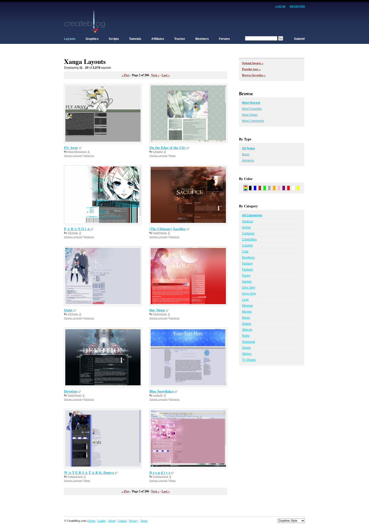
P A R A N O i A (77, 228)
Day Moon (157, 310)
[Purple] (284, 188)
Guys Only (249, 293)
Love (245, 299)
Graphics (92, 39)
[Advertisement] (213, 21)
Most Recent (251, 103)
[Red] (288, 188)
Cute (245, 251)
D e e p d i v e (159, 472)
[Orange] (274, 188)
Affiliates (157, 39)
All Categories (252, 215)
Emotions (248, 257)
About (111, 520)
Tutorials (135, 39)
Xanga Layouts (73, 155)
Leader (102, 520)
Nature (246, 323)
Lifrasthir (158, 151)
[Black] (250, 188)
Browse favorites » (254, 75)
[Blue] (255, 188)
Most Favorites (252, 109)
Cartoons (248, 233)
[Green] (265, 188)
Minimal (247, 305)
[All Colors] (245, 188)
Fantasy (247, 263)
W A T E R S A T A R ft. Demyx (89, 472)
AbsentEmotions (77, 151)
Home (91, 520)
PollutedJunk (75, 476)
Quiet (68, 310)
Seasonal (248, 341)
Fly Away (71, 147)
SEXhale (73, 232)
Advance (89, 155)
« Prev (126, 75)
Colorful (247, 245)
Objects (247, 329)
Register (297, 7)
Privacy (133, 520)
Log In (280, 7)
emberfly (158, 395)
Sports (246, 347)
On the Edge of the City (167, 147)
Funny (246, 275)
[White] (293, 188)
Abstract (247, 221)
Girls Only (248, 287)
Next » (155, 75)
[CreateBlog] (84, 21)
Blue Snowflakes (161, 391)
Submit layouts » (252, 63)
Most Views (250, 115)
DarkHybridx (160, 232)
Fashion (247, 269)
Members (202, 39)
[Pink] (279, 188)
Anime (246, 227)
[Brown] (260, 188)
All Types (248, 148)
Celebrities (249, 239)
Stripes (247, 354)
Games (247, 281)
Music (246, 317)
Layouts (70, 39)
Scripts (114, 39)
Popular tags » (251, 69)
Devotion (70, 391)
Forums (224, 39)
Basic (172, 155)
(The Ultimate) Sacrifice (167, 228)
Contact (122, 520)
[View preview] (80, 147)
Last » (166, 75)
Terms (144, 520)
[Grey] (269, 188)
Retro (246, 335)
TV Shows (249, 360)
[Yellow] (298, 188)
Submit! (299, 39)
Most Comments (253, 121)
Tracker (179, 39)
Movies (247, 311)
